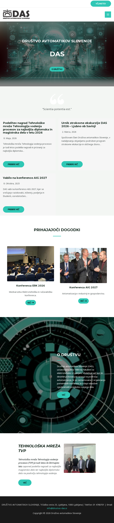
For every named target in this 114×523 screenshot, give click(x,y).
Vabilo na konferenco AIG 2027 (25, 178)
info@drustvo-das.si (57, 508)
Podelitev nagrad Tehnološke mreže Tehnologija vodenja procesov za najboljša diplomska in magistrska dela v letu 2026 (27, 127)
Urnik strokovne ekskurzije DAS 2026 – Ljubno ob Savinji (84, 124)
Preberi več (13, 164)
